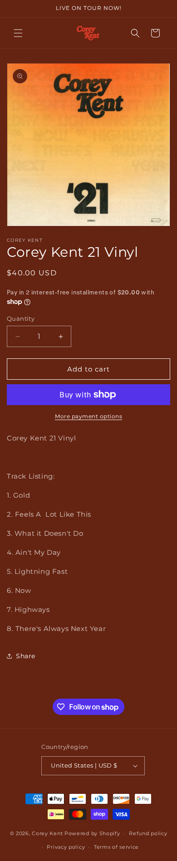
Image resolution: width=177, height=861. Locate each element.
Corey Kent (47, 833)
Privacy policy (66, 847)
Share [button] (25, 656)
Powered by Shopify (92, 833)
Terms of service (116, 847)
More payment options (88, 416)
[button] (18, 33)
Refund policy (148, 833)
